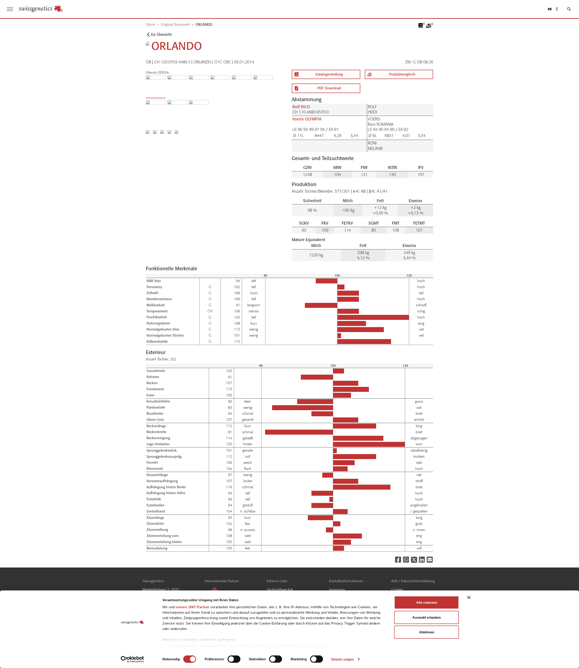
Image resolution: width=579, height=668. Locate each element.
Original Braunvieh (175, 24)
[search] (569, 9)
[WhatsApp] (406, 559)
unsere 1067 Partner (192, 607)
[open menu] (10, 9)
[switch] (234, 659)
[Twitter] (414, 559)
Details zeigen (342, 659)
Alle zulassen (426, 602)
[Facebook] (398, 559)
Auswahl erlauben (426, 617)
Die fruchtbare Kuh (280, 590)
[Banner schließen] (468, 597)
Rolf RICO (301, 106)
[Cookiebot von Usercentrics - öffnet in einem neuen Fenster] (132, 659)
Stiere (150, 24)
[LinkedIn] (421, 559)
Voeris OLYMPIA (306, 119)
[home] (41, 9)
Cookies (397, 590)
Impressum (337, 590)
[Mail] (429, 559)
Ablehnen (426, 632)
